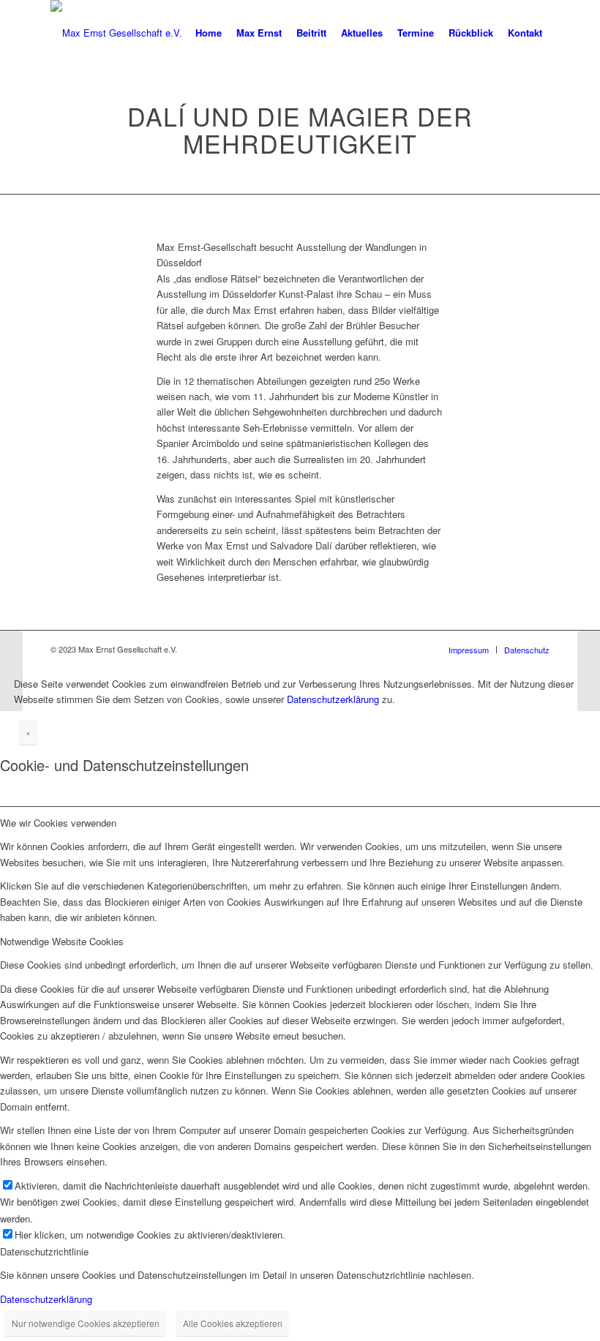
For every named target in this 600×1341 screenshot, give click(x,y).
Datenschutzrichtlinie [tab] (44, 1251)
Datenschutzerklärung (333, 699)
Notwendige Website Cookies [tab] (62, 941)
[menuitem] (208, 33)
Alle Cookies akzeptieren (232, 1323)
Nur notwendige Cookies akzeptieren (86, 1323)
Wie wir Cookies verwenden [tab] (58, 823)
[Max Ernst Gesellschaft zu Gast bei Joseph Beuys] (11, 671)
